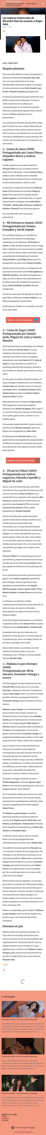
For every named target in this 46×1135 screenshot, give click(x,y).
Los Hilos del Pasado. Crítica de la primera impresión (19, 1056)
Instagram (5, 1118)
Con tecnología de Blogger (24, 1128)
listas (5, 965)
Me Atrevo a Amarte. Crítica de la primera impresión (19, 1093)
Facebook (5, 1120)
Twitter (4, 1116)
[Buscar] (43, 3)
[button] (4, 31)
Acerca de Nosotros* (14, 5)
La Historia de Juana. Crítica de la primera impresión (19, 1019)
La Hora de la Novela (14, 2)
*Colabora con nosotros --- (16, 3)
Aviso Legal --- (31, 3)
